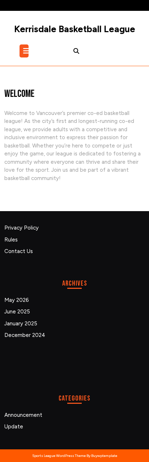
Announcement (23, 415)
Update (13, 426)
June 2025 (17, 311)
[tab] (25, 50)
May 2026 (16, 300)
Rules (11, 239)
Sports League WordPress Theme (59, 455)
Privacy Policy (21, 227)
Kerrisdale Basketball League (74, 28)
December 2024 (24, 335)
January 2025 (20, 323)
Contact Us (18, 251)
